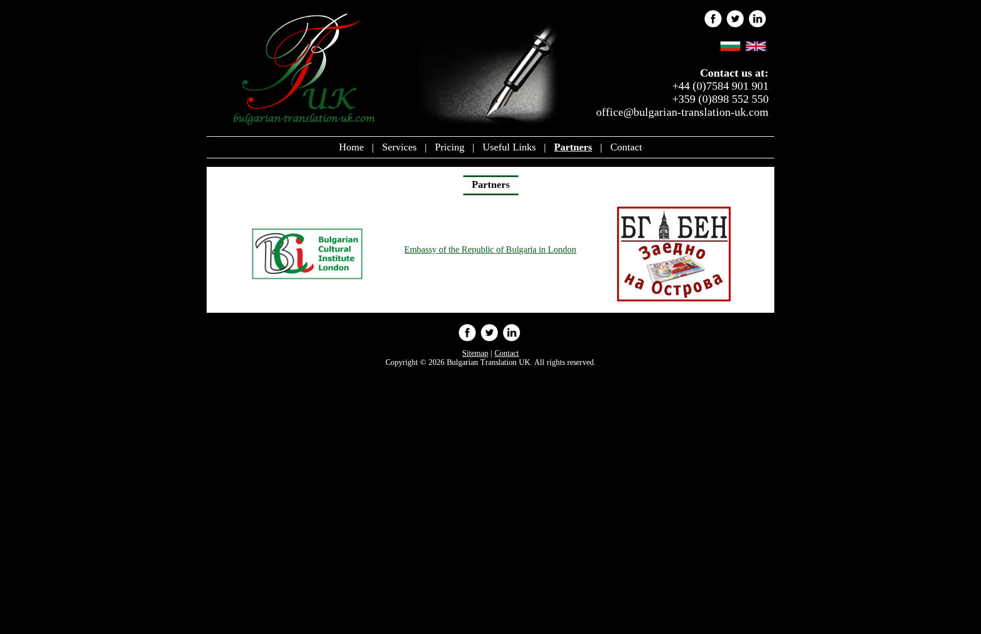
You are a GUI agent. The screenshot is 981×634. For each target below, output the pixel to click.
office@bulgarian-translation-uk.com (682, 112)
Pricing (449, 147)
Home (351, 147)
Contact (626, 147)
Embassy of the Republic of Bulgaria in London (490, 249)
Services (399, 147)
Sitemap (475, 353)
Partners (573, 147)
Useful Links (509, 147)
